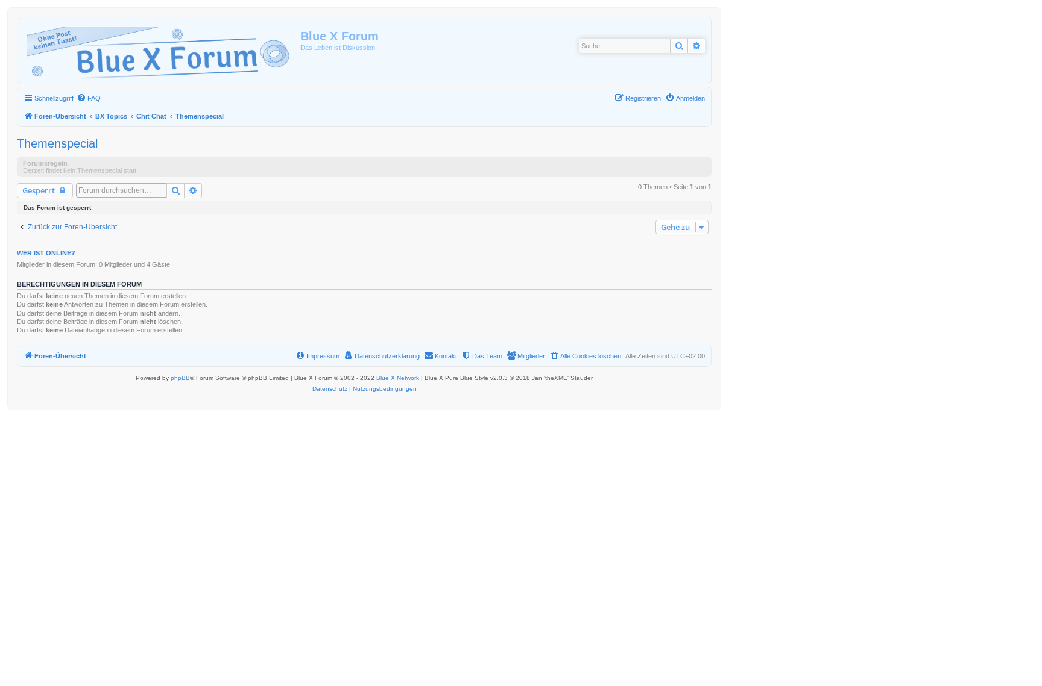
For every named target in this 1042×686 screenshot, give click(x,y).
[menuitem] (89, 98)
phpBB (180, 378)
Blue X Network (397, 378)
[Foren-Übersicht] (160, 50)
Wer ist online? (46, 253)
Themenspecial (57, 143)
